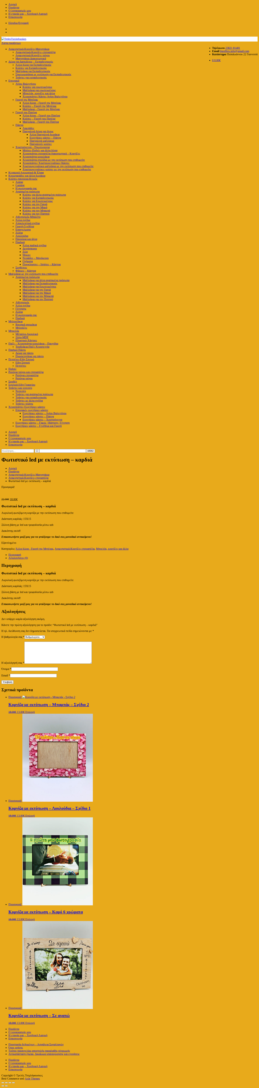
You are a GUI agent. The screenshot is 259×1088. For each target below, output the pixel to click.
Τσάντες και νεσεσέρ (20, 387)
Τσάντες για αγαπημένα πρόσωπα (34, 394)
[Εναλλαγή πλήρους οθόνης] (6, 1082)
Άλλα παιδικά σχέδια (34, 245)
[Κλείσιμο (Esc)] (13, 1082)
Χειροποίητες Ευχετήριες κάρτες (26, 406)
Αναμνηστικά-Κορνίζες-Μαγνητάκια (28, 49)
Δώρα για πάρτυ (24, 353)
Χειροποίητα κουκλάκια (36, 156)
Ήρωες (26, 254)
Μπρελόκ (13, 330)
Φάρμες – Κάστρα (26, 270)
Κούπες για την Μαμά (35, 207)
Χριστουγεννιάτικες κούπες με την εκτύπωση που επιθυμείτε (57, 169)
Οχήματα (28, 261)
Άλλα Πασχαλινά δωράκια (45, 134)
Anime (19, 182)
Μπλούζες (21, 327)
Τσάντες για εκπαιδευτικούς (31, 77)
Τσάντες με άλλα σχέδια (29, 400)
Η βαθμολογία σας (12, 636)
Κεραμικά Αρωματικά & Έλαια (26, 172)
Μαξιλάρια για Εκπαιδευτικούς (33, 71)
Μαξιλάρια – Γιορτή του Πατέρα (41, 121)
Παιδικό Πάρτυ (17, 349)
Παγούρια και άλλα (26, 239)
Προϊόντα (13, 7)
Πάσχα (19, 125)
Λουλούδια (22, 235)
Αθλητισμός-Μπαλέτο (28, 216)
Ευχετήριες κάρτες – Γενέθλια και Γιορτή (39, 425)
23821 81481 (232, 47)
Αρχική (12, 4)
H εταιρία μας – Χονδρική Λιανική (27, 13)
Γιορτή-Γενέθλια (25, 226)
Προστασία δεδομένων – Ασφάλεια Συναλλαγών (36, 1044)
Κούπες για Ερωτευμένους (38, 201)
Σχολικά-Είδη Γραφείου (21, 384)
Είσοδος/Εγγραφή (18, 22)
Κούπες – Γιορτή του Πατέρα (39, 118)
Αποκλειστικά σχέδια (28, 223)
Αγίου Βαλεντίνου (26, 83)
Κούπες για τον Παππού (36, 213)
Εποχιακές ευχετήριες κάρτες (32, 410)
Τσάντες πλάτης (24, 403)
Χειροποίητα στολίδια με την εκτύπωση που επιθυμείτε (54, 159)
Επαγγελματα (23, 229)
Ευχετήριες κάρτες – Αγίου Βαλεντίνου (44, 413)
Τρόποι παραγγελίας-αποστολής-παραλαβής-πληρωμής (39, 1050)
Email (5, 675)
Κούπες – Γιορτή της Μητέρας (39, 106)
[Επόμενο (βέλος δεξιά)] (6, 1085)
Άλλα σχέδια (23, 220)
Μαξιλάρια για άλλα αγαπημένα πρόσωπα (46, 280)
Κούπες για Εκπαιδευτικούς (31, 68)
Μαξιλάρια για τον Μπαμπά (38, 296)
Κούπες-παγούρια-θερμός (22, 178)
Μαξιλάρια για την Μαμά (37, 292)
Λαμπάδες (28, 128)
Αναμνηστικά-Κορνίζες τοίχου (33, 55)
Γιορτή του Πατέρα (26, 112)
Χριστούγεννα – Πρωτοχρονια (33, 147)
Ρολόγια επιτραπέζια (27, 375)
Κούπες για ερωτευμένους (37, 87)
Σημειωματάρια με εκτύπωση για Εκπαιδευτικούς (43, 74)
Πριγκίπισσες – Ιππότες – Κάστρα (42, 264)
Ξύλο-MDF (22, 337)
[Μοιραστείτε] (9, 1082)
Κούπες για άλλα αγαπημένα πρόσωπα (44, 194)
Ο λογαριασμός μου (19, 10)
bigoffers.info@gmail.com (234, 51)
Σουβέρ (12, 381)
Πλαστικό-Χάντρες (26, 340)
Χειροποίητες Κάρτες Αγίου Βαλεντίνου (45, 96)
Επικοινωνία (15, 16)
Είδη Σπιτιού (23, 362)
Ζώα (25, 251)
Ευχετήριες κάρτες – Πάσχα (45, 137)
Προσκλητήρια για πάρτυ (30, 356)
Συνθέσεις (21, 267)
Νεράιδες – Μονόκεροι (36, 258)
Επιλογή (30, 712)
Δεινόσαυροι (30, 248)
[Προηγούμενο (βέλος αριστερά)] (2, 1085)
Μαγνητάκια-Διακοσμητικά (31, 58)
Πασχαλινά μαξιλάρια (42, 140)
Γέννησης (21, 308)
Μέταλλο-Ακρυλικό (27, 334)
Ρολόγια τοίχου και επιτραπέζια (26, 372)
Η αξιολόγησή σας (12, 662)
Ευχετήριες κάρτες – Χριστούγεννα (42, 419)
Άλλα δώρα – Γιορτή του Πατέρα (41, 115)
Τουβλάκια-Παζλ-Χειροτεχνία (32, 346)
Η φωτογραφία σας (26, 315)
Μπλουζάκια (15, 321)
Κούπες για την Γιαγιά (35, 204)
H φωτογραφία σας (26, 188)
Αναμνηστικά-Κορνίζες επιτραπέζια (36, 52)
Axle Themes (32, 1078)
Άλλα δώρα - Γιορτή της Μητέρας (34, 548)
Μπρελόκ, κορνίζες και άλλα (39, 93)
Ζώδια (19, 232)
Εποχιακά (13, 80)
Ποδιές (12, 368)
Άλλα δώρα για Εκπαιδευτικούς (33, 64)
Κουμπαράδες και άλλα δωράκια (26, 175)
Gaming (20, 185)
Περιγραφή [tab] (14, 554)
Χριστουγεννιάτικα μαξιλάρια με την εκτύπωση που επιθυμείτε (58, 166)
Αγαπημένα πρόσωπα (28, 191)
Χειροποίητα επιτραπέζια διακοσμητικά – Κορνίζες (51, 153)
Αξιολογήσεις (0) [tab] (18, 557)
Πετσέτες (21, 365)
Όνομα (6, 668)
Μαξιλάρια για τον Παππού (38, 299)
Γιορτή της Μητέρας (27, 99)
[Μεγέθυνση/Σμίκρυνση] (2, 1082)
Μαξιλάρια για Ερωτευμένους (39, 286)
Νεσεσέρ (21, 391)
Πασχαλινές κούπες (41, 144)
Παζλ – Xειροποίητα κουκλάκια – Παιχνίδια (33, 343)
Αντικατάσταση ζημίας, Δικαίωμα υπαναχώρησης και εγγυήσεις (43, 1053)
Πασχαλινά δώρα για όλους (38, 131)
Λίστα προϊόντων (11, 43)
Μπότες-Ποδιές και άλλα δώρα (40, 150)
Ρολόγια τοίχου (24, 378)
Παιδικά (20, 242)
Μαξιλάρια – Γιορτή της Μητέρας (41, 109)
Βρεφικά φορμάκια (26, 324)
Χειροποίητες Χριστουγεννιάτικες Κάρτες (46, 163)
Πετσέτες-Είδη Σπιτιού (21, 359)
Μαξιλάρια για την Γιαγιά (37, 289)
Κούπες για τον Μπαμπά (36, 210)
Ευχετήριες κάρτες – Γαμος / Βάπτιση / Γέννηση (43, 422)
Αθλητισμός (22, 302)
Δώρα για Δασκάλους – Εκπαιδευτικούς (30, 61)
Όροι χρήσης (15, 1047)
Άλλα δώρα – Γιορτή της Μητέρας (42, 102)
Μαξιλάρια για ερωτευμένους (39, 90)
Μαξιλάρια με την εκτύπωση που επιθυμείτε (33, 273)
